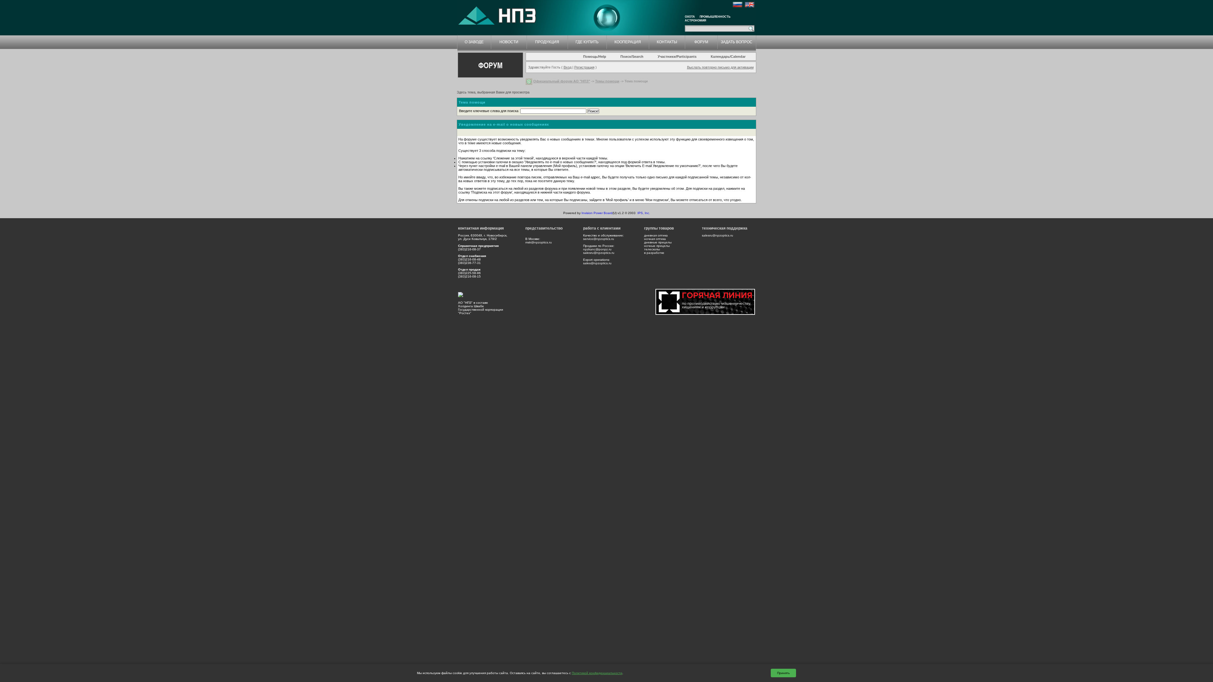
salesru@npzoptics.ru (598, 252)
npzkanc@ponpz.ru (597, 249)
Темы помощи (607, 81)
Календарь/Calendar (728, 56)
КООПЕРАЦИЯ (627, 42)
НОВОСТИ (508, 42)
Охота (690, 16)
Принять (783, 673)
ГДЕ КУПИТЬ (587, 42)
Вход (567, 67)
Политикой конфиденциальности (597, 673)
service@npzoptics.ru (598, 239)
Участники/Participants (677, 56)
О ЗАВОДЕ (474, 42)
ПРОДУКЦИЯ (547, 42)
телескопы (652, 249)
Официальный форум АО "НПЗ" (561, 81)
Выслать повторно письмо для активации (720, 67)
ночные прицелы (657, 246)
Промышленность (715, 16)
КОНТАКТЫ (667, 42)
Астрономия (695, 20)
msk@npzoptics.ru (538, 242)
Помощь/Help (594, 56)
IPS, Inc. (643, 213)
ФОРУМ (701, 42)
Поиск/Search (631, 56)
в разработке (654, 252)
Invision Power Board (597, 213)
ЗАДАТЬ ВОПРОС (736, 42)
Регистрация (584, 67)
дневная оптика (656, 235)
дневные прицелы (658, 242)
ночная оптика (655, 239)
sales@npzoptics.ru (597, 263)
